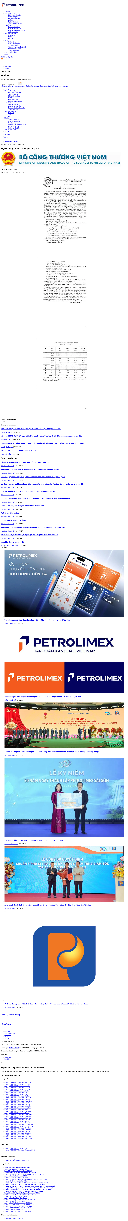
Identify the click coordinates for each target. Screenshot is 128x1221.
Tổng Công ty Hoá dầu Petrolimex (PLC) (17, 1167)
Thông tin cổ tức (13, 32)
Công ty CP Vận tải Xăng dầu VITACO (16, 1177)
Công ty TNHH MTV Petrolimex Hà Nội (16, 1094)
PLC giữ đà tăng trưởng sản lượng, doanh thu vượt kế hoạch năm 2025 (28, 491)
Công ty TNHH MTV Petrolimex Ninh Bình (17, 1111)
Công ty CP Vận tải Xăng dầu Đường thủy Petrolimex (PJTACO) (23, 1174)
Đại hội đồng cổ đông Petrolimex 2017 (15, 520)
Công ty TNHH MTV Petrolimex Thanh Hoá (18, 1123)
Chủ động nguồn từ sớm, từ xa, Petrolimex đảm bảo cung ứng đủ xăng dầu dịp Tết (33, 477)
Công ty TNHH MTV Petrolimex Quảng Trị (17, 1118)
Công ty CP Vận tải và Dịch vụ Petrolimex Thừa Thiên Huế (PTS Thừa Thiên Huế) (29, 1186)
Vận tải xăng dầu (13, 17)
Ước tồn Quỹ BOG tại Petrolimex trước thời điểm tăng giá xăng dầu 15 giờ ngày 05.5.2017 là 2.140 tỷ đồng (42, 443)
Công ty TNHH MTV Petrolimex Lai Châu (17, 1103)
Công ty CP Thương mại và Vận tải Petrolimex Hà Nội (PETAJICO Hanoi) (27, 1189)
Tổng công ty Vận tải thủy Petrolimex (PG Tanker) (20, 1172)
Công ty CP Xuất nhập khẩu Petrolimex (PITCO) (19, 1204)
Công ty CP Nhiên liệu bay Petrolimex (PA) (17, 1160)
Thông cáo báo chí (13, 42)
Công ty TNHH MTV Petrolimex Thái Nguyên (18, 1124)
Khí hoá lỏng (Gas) (14, 18)
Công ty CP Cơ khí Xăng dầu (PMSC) (15, 1198)
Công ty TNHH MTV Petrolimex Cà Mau (17, 1087)
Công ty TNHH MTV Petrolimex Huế (15, 1092)
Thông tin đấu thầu (13, 50)
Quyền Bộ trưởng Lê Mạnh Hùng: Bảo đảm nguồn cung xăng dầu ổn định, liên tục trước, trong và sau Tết (42, 484)
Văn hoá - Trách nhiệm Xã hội (17, 47)
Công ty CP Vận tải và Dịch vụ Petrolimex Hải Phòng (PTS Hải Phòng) (25, 1179)
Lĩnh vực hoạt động (10, 13)
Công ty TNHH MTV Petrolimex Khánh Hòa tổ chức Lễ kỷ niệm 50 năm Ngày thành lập (35, 498)
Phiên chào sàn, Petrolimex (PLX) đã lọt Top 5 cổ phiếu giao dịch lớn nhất (29, 535)
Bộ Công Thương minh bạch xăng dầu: (12, 144)
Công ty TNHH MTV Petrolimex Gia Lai (16, 1091)
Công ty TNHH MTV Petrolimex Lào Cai (17, 1104)
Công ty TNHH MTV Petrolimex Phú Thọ (17, 1113)
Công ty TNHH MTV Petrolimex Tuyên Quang (18, 1126)
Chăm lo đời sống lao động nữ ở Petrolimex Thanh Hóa (22, 506)
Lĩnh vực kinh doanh (17, 86)
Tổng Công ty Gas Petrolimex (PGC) (15, 1169)
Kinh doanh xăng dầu (14, 15)
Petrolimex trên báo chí (15, 49)
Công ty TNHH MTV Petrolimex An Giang (17, 1082)
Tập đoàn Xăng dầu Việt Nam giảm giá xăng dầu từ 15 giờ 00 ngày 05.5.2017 (31, 429)
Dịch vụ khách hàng (10, 52)
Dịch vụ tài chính (13, 22)
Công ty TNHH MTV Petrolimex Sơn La (16, 1121)
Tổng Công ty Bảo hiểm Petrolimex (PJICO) (18, 1171)
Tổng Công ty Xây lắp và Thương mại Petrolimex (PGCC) (22, 1193)
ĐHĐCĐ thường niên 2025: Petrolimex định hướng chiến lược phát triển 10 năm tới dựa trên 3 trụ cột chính (46, 1004)
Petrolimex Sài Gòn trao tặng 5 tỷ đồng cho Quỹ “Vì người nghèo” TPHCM (33, 840)
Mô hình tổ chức (6, 86)
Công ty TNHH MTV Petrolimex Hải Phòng (17, 1099)
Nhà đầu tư (7, 25)
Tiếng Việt (7, 66)
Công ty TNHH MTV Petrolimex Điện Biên (17, 1133)
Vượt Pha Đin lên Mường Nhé (12, 542)
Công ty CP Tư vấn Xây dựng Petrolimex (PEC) (18, 1196)
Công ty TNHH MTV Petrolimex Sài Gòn (17, 1119)
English (6, 68)
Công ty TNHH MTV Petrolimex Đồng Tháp (18, 1138)
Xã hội (10, 37)
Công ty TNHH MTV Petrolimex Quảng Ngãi (18, 1114)
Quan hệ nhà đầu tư (14, 27)
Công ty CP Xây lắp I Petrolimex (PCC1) (16, 1201)
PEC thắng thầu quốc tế (10, 513)
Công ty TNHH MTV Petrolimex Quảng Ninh (18, 1116)
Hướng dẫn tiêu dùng (38, 86)
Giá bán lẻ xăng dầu (7, 57)
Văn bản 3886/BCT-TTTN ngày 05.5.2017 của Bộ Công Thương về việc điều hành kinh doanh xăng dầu (41, 436)
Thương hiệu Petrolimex (61, 86)
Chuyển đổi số (49, 86)
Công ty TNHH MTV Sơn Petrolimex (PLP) (17, 1208)
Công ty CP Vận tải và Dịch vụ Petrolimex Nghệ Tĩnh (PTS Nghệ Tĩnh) (26, 1182)
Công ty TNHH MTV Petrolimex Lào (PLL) (17, 1148)
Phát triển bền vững (10, 33)
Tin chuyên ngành (13, 45)
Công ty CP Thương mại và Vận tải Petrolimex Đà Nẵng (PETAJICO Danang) (28, 1188)
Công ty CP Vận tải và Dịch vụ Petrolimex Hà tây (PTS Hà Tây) (24, 1191)
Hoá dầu (10, 20)
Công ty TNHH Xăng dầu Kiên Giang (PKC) (18, 1211)
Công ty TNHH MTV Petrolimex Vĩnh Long (17, 1129)
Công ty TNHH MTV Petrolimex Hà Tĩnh (17, 1096)
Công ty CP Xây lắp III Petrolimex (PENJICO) (18, 1203)
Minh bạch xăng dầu (14, 43)
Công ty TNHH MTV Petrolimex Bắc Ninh (17, 1084)
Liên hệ (6, 54)
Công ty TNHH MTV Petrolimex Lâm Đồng (17, 1106)
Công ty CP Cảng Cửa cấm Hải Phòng (15, 1181)
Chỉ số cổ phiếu (27, 86)
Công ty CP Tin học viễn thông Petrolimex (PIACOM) (20, 1194)
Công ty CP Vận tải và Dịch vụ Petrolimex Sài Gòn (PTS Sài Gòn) (24, 1184)
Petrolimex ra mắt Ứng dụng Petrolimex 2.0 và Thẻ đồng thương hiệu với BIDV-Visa (37, 620)
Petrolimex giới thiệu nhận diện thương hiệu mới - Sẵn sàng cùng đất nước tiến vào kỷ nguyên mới (42, 697)
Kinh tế (10, 38)
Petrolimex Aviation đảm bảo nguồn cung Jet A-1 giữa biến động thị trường (30, 469)
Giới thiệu (7, 11)
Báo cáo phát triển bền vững (16, 30)
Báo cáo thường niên (14, 28)
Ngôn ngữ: (4, 1054)
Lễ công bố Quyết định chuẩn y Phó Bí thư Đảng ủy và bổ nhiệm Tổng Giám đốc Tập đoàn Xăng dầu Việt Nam (47, 905)
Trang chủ (7, 134)
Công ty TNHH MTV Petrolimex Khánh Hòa (18, 1101)
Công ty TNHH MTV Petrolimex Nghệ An (17, 1109)
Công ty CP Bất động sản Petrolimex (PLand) (18, 1206)
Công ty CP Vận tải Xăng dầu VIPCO (15, 1176)
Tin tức (6, 40)
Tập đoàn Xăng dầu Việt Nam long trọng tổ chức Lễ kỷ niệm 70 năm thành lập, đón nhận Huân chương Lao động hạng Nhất (53, 752)
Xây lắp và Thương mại (15, 23)
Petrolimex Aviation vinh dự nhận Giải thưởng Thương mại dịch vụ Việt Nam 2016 (33, 527)
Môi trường (11, 35)
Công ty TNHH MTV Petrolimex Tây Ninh (17, 1128)
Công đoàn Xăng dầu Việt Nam (13, 1218)
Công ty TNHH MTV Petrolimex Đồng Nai (17, 1136)
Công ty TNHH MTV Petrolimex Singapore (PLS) (19, 1150)
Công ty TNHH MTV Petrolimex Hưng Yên (17, 1097)
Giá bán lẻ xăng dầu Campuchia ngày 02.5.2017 (19, 450)
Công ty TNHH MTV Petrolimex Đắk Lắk (17, 1131)
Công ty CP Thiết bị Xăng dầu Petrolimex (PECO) (19, 1199)
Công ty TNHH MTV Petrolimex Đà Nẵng (17, 1135)
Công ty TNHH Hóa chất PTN (13, 1209)
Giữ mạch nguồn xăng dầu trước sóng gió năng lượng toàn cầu (25, 462)
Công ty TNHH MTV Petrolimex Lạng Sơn (17, 1108)
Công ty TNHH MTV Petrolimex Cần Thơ (17, 1089)
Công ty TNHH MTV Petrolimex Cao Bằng (17, 1086)
